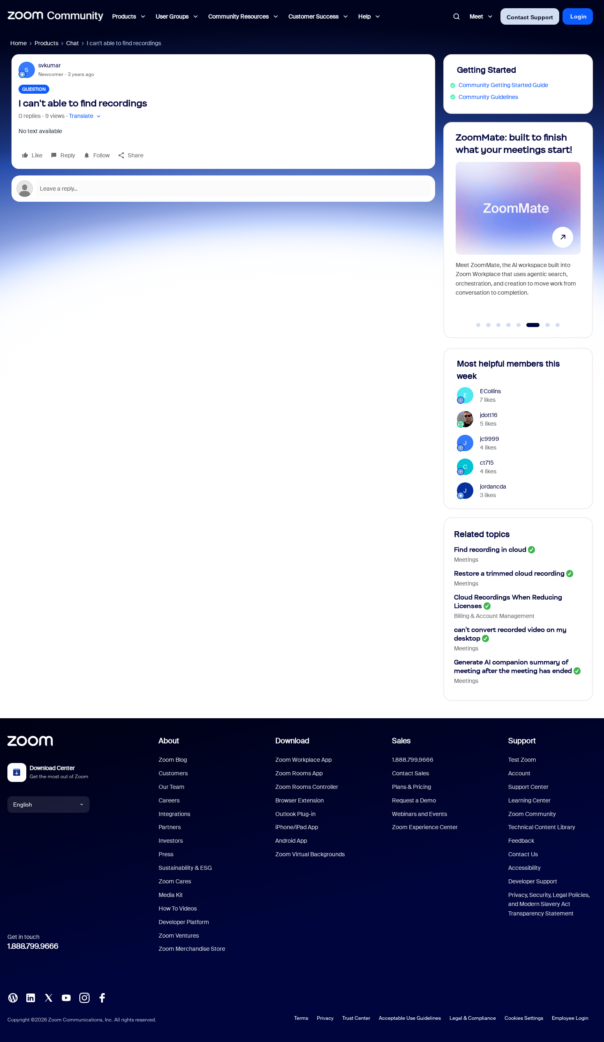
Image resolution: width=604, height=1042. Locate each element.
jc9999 (489, 439)
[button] (85, 116)
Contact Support (530, 17)
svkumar (49, 65)
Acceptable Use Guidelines (410, 1018)
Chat (72, 43)
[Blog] (12, 997)
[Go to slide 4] (508, 325)
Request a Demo (414, 800)
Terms (301, 1018)
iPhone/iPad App (296, 827)
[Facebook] (102, 997)
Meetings (466, 559)
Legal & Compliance (473, 1018)
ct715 (487, 462)
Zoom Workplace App (303, 759)
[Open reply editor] (223, 188)
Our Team (171, 787)
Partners (170, 827)
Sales (401, 741)
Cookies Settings (524, 1018)
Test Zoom (522, 759)
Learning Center (529, 800)
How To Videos (178, 908)
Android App (291, 840)
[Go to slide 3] (498, 325)
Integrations (174, 814)
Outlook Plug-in (295, 814)
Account (519, 773)
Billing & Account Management (494, 616)
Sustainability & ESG (185, 867)
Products (46, 43)
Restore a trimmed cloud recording (509, 573)
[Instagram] (84, 997)
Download (292, 741)
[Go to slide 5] (518, 325)
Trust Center (356, 1018)
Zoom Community (532, 814)
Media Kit (171, 895)
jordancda (493, 486)
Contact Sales (410, 773)
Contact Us (523, 854)
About (169, 741)
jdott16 (489, 415)
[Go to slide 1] (478, 325)
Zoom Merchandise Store (192, 948)
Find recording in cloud (490, 549)
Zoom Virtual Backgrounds (310, 854)
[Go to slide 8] (557, 325)
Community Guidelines (488, 97)
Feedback (521, 840)
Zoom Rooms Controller (306, 787)
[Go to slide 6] (529, 325)
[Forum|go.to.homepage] (55, 16)
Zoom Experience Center (425, 827)
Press (166, 854)
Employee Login (570, 1018)
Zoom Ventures (179, 935)
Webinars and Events (419, 814)
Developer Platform (184, 922)
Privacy (325, 1018)
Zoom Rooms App (299, 773)
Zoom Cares (175, 881)
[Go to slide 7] (543, 325)
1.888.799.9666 (32, 946)
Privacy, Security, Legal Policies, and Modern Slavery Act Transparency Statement (549, 904)
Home (18, 43)
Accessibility (524, 867)
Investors (171, 840)
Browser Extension (299, 800)
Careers (169, 800)
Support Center (528, 787)
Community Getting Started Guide (503, 85)
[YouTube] (66, 997)
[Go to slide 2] (488, 325)
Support (522, 741)
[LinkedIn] (30, 997)
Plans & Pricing (411, 787)
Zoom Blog (173, 759)
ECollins (490, 391)
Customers (173, 773)
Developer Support (532, 881)
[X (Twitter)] (48, 997)
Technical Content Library (541, 827)
